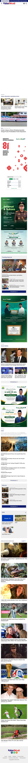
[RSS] (17, 753)
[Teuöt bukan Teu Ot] (7, 530)
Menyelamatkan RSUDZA (6, 472)
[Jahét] (20, 518)
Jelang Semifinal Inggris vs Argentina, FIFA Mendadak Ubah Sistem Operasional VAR (7, 376)
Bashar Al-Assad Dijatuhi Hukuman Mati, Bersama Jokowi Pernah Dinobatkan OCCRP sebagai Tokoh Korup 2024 (13, 364)
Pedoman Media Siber (13, 757)
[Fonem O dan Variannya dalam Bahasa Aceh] (7, 518)
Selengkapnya (13, 291)
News (2, 128)
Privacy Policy (20, 756)
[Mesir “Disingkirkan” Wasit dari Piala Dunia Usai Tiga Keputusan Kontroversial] (21, 370)
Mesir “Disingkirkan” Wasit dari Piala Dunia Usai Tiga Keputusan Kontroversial (20, 376)
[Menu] (2, 3)
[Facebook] (12, 753)
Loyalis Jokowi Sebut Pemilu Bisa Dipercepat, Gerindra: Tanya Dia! (16, 280)
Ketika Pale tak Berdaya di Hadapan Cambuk (17, 495)
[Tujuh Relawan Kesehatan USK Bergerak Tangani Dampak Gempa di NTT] (7, 101)
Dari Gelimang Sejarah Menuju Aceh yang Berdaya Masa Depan (13, 454)
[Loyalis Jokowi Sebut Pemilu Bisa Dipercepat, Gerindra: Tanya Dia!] (5, 280)
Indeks (9, 756)
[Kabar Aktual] (9, 3)
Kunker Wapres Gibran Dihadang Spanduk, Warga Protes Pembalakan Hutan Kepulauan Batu (13, 131)
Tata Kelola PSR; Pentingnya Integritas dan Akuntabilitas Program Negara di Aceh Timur (13, 468)
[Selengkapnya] (25, 512)
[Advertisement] (14, 19)
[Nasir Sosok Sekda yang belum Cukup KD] (5, 489)
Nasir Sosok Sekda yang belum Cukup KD (17, 489)
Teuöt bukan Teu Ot (6, 534)
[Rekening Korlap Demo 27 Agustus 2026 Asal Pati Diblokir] (5, 286)
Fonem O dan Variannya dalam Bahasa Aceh (7, 523)
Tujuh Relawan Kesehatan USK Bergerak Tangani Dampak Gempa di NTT (6, 108)
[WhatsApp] (14, 753)
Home (5, 756)
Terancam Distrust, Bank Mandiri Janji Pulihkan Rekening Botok (12, 276)
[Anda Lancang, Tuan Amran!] (5, 501)
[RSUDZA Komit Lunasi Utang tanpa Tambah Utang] (21, 101)
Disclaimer (5, 757)
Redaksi (14, 756)
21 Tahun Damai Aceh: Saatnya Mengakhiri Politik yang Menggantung (13, 464)
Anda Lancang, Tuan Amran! (15, 500)
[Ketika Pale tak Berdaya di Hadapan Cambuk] (5, 495)
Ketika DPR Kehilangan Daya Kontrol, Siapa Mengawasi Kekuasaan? (13, 476)
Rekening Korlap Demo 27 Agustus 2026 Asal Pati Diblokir (16, 286)
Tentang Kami (23, 757)
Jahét (16, 522)
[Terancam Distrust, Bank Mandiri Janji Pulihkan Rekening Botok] (14, 266)
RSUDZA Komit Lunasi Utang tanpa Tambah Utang (21, 107)
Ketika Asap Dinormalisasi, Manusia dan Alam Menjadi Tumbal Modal (12, 459)
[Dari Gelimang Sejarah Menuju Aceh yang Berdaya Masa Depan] (14, 444)
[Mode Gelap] (24, 3)
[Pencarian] (26, 3)
